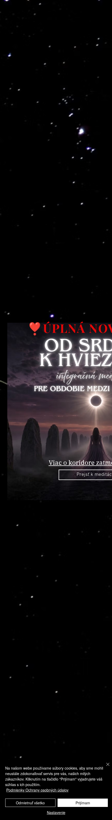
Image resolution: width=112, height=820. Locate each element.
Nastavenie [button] (56, 812)
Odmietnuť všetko (30, 802)
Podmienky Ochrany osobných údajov (37, 790)
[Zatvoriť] (104, 767)
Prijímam (83, 802)
